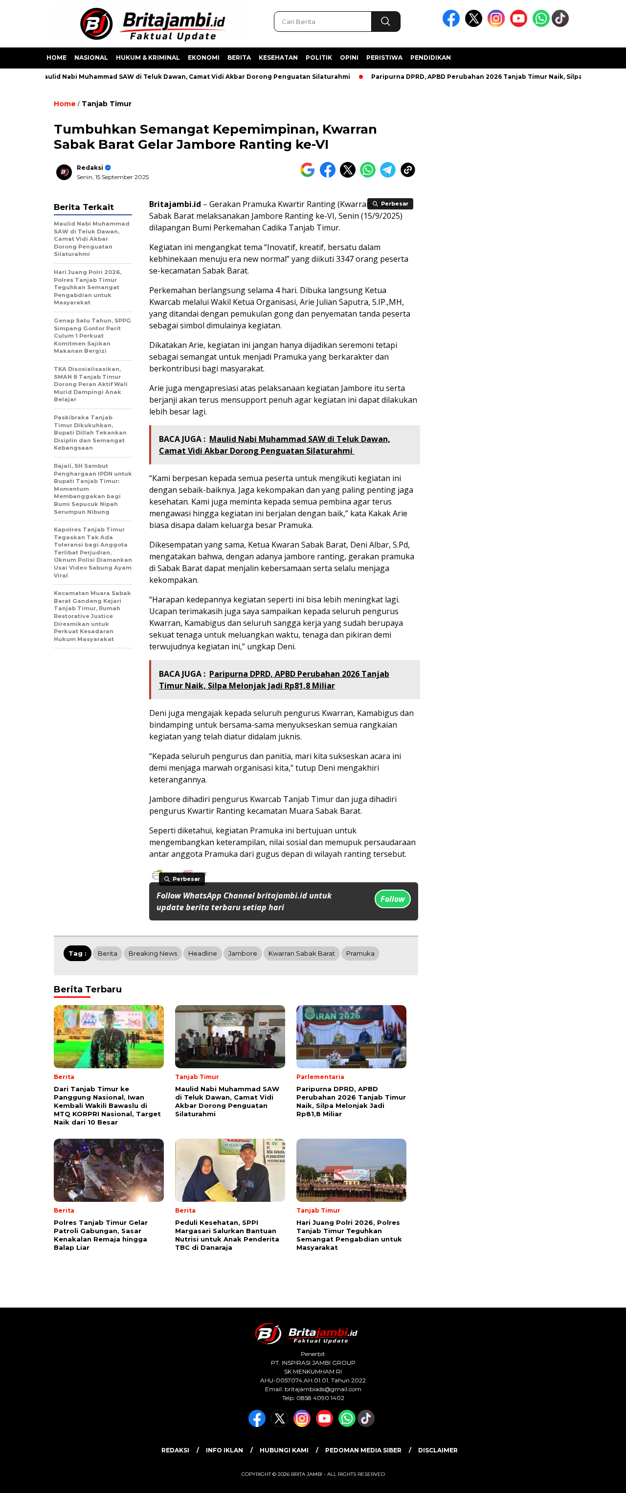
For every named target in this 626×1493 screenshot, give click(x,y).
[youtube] (520, 24)
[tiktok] (562, 24)
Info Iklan (224, 1450)
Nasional (91, 57)
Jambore (242, 953)
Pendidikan (430, 57)
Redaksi (90, 167)
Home (56, 57)
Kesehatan (278, 57)
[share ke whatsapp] (370, 175)
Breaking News (153, 953)
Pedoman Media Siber (363, 1450)
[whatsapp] (541, 24)
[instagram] (498, 24)
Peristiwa (384, 57)
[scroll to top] (599, 1478)
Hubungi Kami (284, 1450)
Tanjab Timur (107, 103)
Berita (239, 57)
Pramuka (360, 953)
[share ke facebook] (330, 175)
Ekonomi (204, 57)
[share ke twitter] (350, 175)
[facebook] (453, 24)
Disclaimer (438, 1450)
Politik (319, 57)
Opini (349, 57)
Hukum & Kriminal (148, 57)
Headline (202, 953)
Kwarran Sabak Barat (301, 953)
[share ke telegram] (390, 175)
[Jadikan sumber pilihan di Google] (310, 175)
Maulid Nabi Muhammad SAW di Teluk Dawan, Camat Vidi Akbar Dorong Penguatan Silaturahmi (173, 76)
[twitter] (475, 24)
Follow (392, 899)
